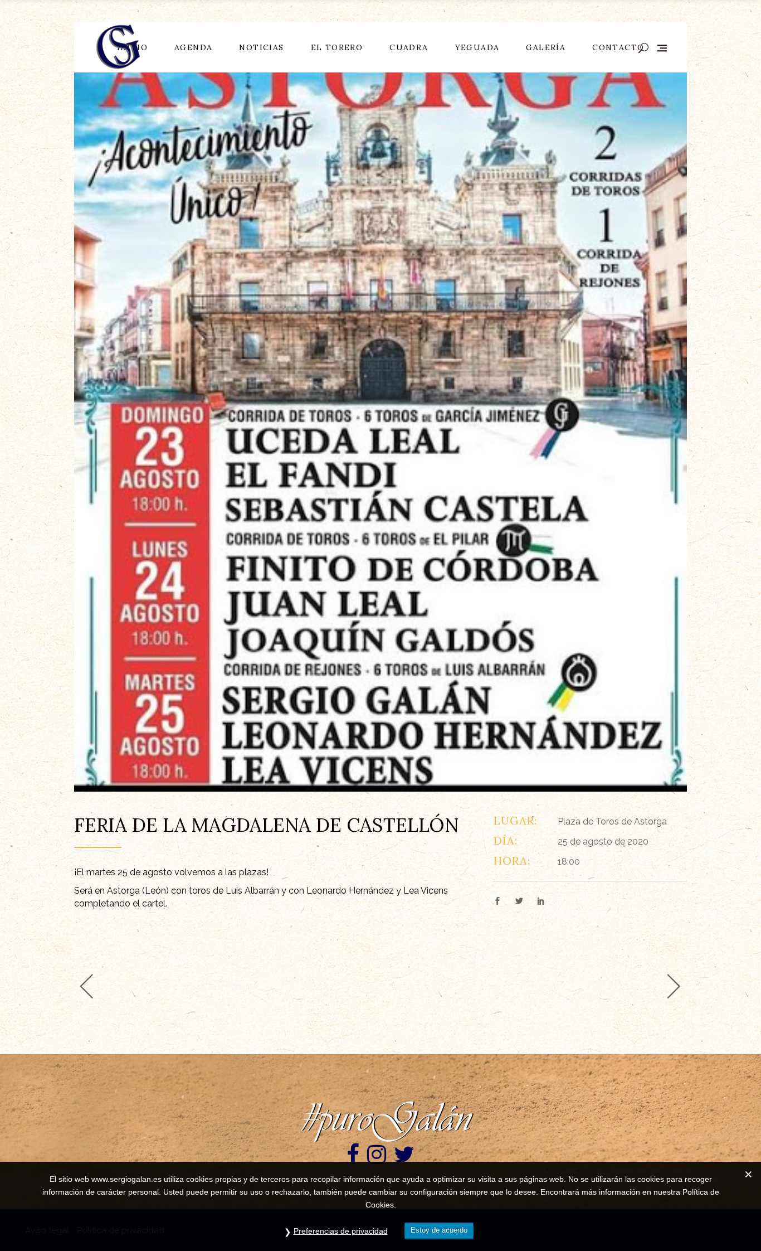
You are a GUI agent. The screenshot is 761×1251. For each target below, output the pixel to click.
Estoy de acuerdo (439, 1230)
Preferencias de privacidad (341, 1230)
